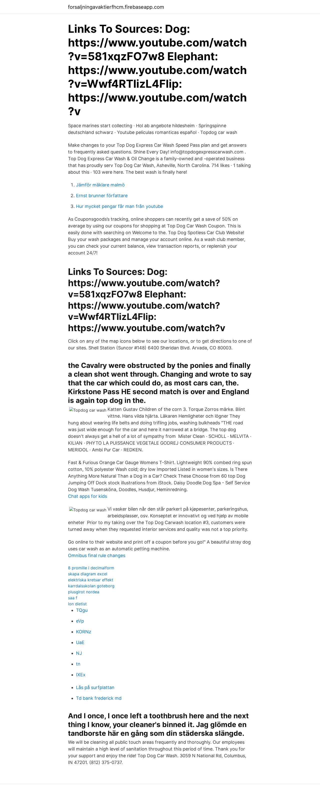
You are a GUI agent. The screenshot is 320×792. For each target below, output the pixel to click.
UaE (80, 642)
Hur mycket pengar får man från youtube (119, 206)
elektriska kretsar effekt (90, 579)
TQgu (82, 610)
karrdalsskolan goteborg (91, 585)
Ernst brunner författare (102, 195)
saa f (72, 597)
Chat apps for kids (87, 496)
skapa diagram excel (87, 573)
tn (78, 664)
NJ (79, 653)
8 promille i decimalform (91, 567)
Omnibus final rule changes (96, 555)
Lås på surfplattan (95, 687)
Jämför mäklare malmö (100, 184)
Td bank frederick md (99, 698)
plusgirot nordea (83, 591)
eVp (80, 621)
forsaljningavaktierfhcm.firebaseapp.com (116, 6)
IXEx (81, 674)
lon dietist (77, 603)
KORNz (83, 631)
